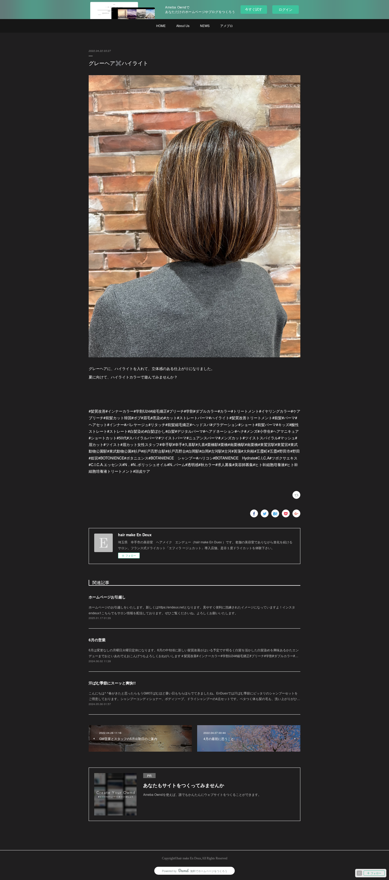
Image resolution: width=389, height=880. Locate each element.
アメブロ (226, 25)
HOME (161, 25)
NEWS (205, 25)
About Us (182, 25)
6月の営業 (97, 639)
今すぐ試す (253, 9)
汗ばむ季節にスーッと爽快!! (112, 682)
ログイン (285, 9)
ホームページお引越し (107, 596)
